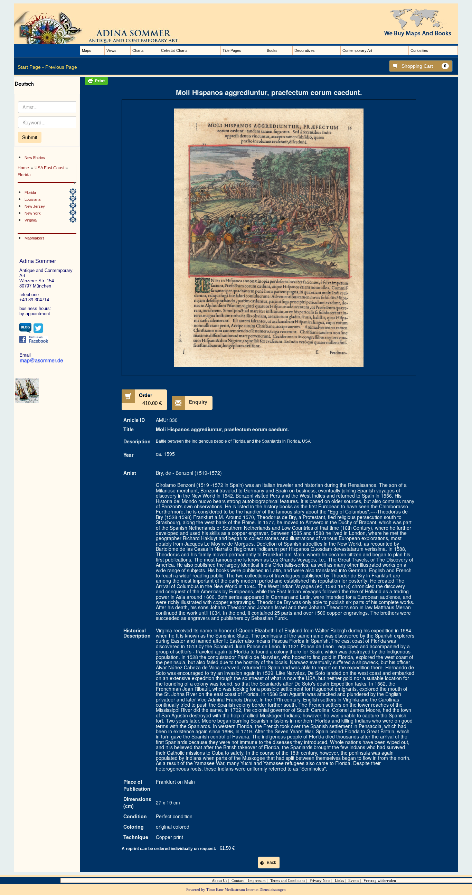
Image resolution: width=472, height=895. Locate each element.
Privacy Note (320, 880)
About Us (219, 880)
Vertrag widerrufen (380, 880)
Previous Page (61, 67)
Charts (138, 50)
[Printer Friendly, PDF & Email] (269, 81)
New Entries (35, 158)
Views (111, 50)
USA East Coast (50, 168)
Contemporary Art (357, 50)
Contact (238, 880)
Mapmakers (35, 238)
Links (339, 880)
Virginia (31, 220)
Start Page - (31, 67)
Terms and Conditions (287, 880)
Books (272, 50)
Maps (86, 50)
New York (33, 213)
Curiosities (419, 50)
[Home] (104, 27)
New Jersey (35, 206)
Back (271, 862)
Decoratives (304, 50)
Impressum (257, 880)
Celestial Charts (174, 50)
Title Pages (232, 50)
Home (23, 168)
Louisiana (32, 199)
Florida (24, 174)
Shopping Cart (424, 66)
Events (353, 880)
